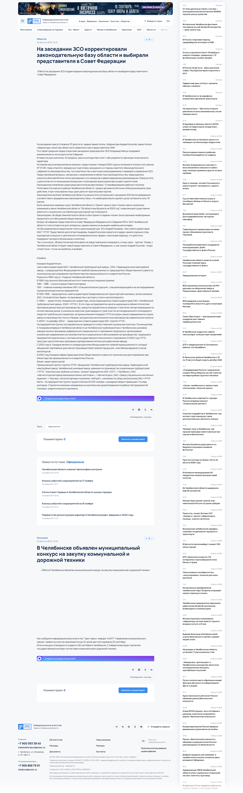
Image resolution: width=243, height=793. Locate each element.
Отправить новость (160, 726)
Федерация (92, 21)
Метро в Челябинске (107, 29)
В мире (82, 21)
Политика (114, 21)
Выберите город (154, 21)
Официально (54, 426)
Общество (125, 21)
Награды (54, 745)
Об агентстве (56, 739)
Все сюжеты (26, 29)
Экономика (104, 21)
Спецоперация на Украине (50, 29)
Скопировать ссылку (140, 417)
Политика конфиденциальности (157, 741)
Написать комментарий (133, 439)
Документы (55, 751)
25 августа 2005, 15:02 (47, 541)
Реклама (100, 745)
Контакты (100, 751)
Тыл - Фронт (73, 29)
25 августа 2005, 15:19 (47, 42)
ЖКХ (139, 29)
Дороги (88, 29)
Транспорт (127, 29)
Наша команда (103, 739)
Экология (151, 29)
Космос (164, 29)
